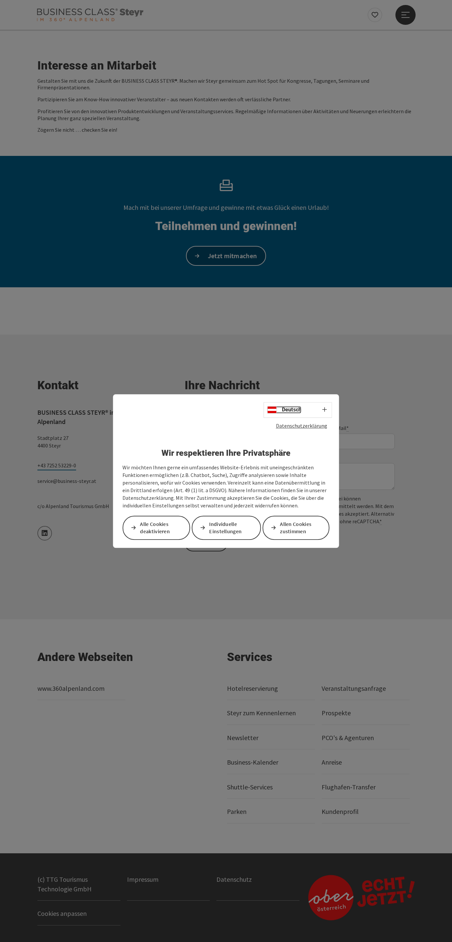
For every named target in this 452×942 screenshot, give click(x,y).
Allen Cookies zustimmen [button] (295, 528)
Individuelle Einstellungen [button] (225, 528)
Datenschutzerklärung (301, 425)
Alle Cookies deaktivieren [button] (155, 528)
